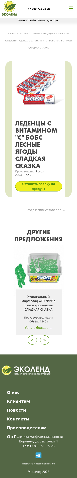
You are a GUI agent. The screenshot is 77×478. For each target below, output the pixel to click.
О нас (13, 392)
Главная (13, 33)
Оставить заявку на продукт (38, 186)
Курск (49, 20)
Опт (11, 436)
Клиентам (18, 401)
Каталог (24, 33)
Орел (56, 20)
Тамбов (32, 20)
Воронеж (22, 20)
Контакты (18, 419)
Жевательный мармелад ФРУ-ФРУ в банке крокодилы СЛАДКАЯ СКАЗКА (38, 303)
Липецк (41, 20)
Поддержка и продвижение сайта (38, 463)
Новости (16, 410)
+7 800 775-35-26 (39, 9)
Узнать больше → (38, 327)
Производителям (27, 427)
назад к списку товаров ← (45, 210)
